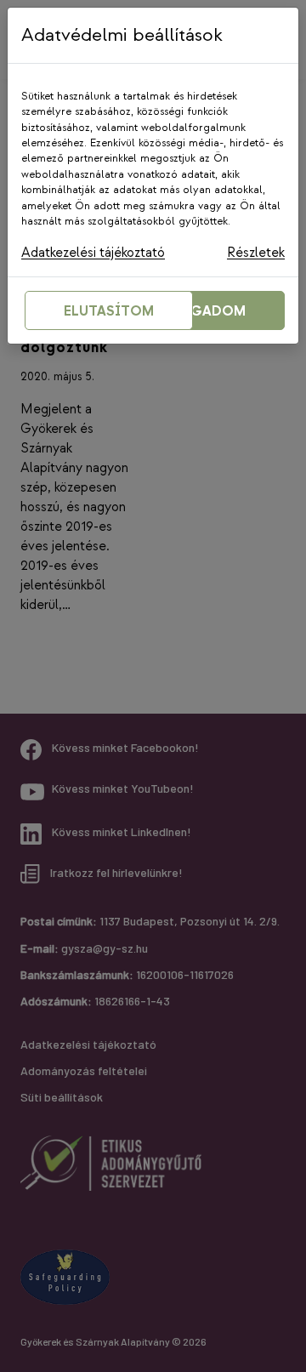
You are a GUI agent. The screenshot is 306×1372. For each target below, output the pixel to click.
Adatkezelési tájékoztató (93, 253)
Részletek (256, 253)
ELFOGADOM (201, 312)
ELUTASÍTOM (109, 312)
